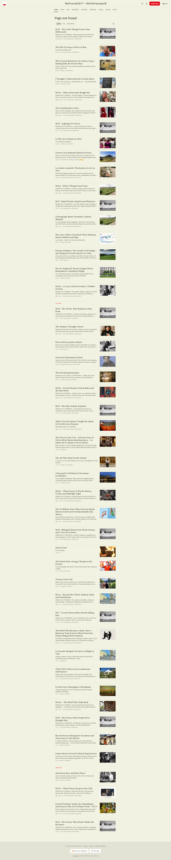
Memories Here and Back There (70, 773)
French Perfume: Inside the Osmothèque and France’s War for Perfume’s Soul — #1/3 (76, 805)
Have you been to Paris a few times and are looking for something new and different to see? (74, 657)
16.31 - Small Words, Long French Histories (75, 201)
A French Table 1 (66, 84)
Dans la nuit (61, 547)
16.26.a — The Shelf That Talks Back (71, 702)
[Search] (142, 4)
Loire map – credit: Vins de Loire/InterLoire (70, 240)
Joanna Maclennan (67, 144)
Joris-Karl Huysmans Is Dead (68, 357)
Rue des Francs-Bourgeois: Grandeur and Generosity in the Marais (74, 736)
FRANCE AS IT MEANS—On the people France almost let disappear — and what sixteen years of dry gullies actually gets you (75, 706)
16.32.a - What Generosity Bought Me (72, 92)
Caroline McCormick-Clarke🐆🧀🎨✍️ (72, 159)
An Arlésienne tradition (63, 142)
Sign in (164, 4)
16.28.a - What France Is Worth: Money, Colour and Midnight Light (73, 492)
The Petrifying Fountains (67, 373)
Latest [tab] (59, 24)
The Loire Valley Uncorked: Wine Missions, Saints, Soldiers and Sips (75, 236)
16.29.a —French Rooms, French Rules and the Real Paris (74, 389)
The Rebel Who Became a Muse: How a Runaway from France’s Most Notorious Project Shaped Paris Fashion (74, 633)
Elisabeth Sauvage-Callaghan (70, 364)
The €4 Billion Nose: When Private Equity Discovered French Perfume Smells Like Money (75, 511)
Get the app (95, 851)
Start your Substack (80, 851)
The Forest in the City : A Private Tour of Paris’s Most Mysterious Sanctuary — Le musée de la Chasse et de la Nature (74, 440)
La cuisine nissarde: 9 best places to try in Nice (75, 169)
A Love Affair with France (68, 379)
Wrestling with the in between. (65, 427)
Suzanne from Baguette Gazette (70, 177)
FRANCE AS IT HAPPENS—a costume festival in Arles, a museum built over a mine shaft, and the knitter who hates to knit (76, 127)
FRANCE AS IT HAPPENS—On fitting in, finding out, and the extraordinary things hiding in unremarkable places (75, 724)
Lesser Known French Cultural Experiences (76, 753)
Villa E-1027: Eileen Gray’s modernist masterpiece (72, 670)
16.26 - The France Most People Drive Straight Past (72, 719)
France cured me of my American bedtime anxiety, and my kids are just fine (75, 67)
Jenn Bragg (63, 660)
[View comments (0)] (70, 41)
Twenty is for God (63, 579)
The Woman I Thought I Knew (69, 326)
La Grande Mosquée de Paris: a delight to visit (74, 652)
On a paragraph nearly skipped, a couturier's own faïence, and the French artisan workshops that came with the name (75, 223)
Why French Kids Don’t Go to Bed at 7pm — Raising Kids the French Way (75, 62)
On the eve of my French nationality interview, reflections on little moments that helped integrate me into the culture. (76, 757)
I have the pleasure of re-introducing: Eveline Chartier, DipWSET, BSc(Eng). (73, 691)
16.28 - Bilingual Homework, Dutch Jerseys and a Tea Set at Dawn (75, 531)
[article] (85, 35)
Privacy (86, 846)
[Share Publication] (147, 4)
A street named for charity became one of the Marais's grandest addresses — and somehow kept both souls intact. (75, 742)
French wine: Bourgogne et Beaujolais (73, 687)
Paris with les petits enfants (68, 342)
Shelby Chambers (65, 760)
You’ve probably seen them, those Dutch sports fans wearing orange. (76, 568)
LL (60, 552)
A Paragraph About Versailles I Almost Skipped (73, 217)
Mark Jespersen (66, 780)
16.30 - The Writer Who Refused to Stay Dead (73, 310)
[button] (56, 9)
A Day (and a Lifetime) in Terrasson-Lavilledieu (72, 474)
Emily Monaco (64, 260)
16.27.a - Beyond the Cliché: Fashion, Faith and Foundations (74, 595)
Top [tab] (64, 24)
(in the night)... (60, 550)
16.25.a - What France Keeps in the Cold (73, 788)
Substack (76, 856)
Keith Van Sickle (65, 571)
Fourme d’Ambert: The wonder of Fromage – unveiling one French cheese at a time (76, 251)
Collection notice (100, 846)
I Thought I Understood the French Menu (74, 79)
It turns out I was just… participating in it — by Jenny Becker (75, 82)
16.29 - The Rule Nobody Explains (70, 406)
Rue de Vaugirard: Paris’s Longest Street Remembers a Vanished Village (74, 269)
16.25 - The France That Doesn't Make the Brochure (74, 823)
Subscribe (154, 4)
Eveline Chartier (65, 242)
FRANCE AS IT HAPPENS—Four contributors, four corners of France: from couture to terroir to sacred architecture (75, 619)
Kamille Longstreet (67, 70)
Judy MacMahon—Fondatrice (72, 39)
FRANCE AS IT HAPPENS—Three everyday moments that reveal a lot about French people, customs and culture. (74, 36)
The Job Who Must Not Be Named (70, 458)
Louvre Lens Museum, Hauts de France (73, 153)
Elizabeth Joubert (66, 586)
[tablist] (65, 24)
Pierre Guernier (65, 278)
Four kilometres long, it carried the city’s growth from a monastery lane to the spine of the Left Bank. (74, 275)
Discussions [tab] (70, 24)
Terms (91, 846)
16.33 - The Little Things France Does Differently (72, 30)
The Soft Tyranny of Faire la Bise (70, 47)
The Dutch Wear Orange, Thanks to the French (73, 562)
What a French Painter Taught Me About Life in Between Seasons (74, 422)
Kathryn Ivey (64, 349)
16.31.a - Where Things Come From (71, 186)
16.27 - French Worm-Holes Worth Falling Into (74, 614)
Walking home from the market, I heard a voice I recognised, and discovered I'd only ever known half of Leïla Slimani (76, 330)
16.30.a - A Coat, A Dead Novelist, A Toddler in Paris (75, 287)
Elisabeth (63, 449)
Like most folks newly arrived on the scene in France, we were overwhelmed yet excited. (74, 777)
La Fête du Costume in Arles (68, 139)
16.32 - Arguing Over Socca (67, 123)
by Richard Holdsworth (63, 50)
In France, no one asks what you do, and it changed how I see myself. (76, 462)
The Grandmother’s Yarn (67, 108)
